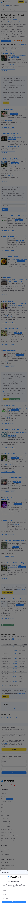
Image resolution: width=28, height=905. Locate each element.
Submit (14, 902)
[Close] (26, 872)
